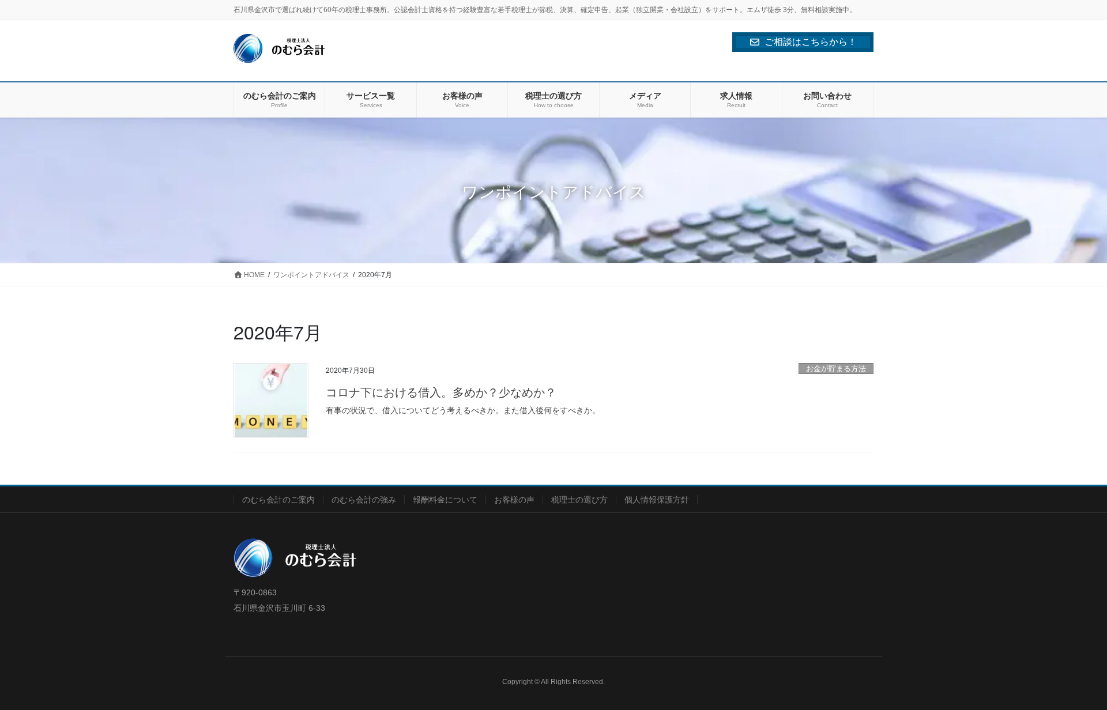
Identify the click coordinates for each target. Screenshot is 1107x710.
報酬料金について (445, 499)
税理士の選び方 (579, 499)
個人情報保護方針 (656, 499)
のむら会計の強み (364, 499)
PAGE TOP (1071, 679)
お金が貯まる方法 (836, 368)
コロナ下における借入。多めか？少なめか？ (441, 391)
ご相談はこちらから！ (811, 42)
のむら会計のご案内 (278, 499)
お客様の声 (514, 499)
